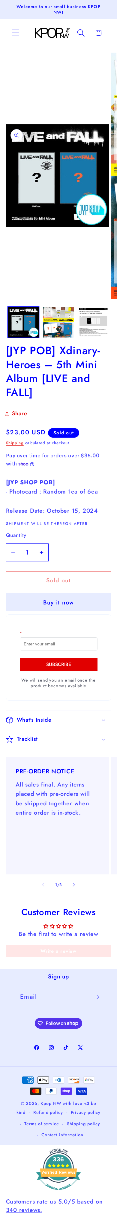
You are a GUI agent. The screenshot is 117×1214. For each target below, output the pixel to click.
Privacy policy (86, 1112)
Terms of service (41, 1124)
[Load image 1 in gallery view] (23, 322)
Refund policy (48, 1112)
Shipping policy (83, 1124)
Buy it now (58, 602)
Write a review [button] (58, 951)
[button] (15, 32)
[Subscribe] (96, 997)
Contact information (62, 1135)
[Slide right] (73, 884)
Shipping (15, 443)
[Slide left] (43, 884)
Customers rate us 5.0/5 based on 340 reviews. (54, 1205)
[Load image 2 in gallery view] (58, 322)
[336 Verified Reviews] (58, 1193)
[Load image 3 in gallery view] (93, 322)
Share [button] (19, 413)
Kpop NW (50, 1103)
